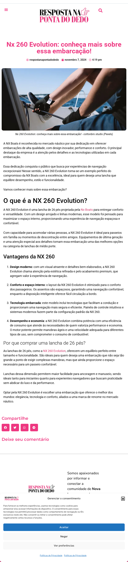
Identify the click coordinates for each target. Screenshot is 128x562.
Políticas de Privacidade (51, 555)
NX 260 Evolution (54, 351)
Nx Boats (87, 209)
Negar (64, 536)
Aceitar (64, 527)
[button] (123, 498)
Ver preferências (64, 545)
